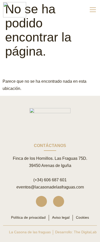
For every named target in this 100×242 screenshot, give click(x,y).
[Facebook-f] (58, 201)
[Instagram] (41, 201)
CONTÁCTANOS (50, 145)
